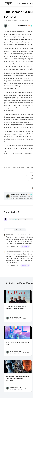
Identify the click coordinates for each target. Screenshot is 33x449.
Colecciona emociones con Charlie (17, 252)
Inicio (18, 3)
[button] (29, 292)
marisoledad (10, 235)
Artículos (25, 3)
